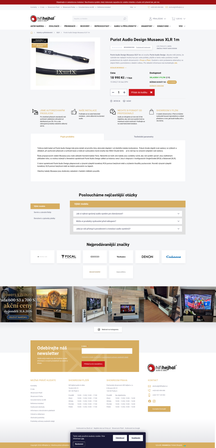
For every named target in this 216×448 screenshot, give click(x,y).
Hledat (124, 19)
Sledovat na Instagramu (110, 329)
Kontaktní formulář (159, 409)
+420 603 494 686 (158, 390)
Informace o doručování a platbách (42, 410)
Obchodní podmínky (37, 418)
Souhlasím (136, 438)
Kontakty (33, 7)
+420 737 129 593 (158, 395)
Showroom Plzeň (54, 7)
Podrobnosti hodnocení (143, 47)
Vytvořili (158, 445)
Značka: (167, 48)
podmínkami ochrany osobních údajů (115, 357)
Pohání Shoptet (176, 445)
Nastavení (79, 444)
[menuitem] (38, 26)
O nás (42, 7)
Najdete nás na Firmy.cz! (102, 428)
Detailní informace (117, 67)
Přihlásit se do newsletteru (93, 364)
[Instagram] (154, 400)
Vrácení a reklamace (37, 414)
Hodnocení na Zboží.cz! (84, 428)
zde (82, 439)
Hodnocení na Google (132, 428)
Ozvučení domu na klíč (86, 7)
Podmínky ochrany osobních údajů (42, 421)
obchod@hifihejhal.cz (160, 386)
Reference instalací (104, 7)
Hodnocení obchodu (37, 407)
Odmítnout (120, 438)
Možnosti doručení (157, 86)
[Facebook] (149, 400)
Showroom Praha (69, 7)
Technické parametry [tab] (143, 136)
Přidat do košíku (139, 92)
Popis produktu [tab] (67, 136)
